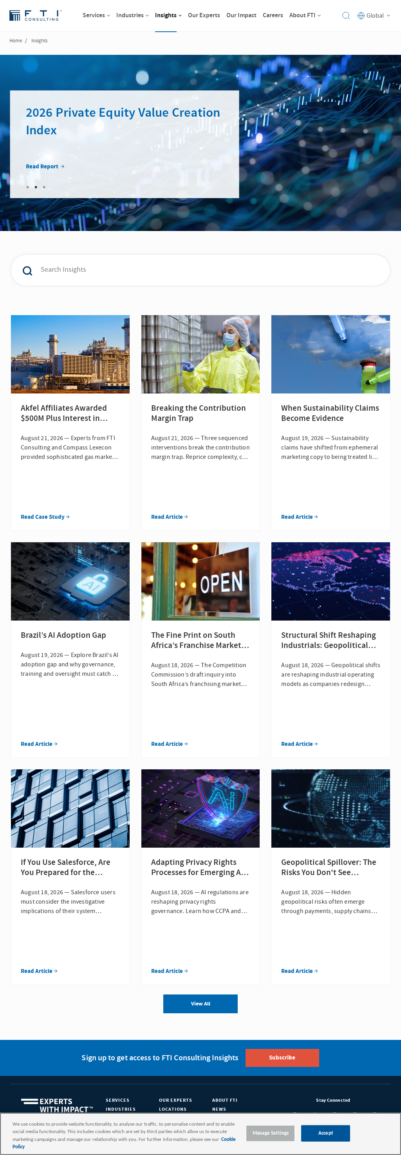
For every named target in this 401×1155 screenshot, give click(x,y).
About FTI (225, 1100)
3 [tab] (44, 187)
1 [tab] (28, 187)
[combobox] (187, 270)
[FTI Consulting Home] (35, 15)
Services (118, 1100)
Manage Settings (271, 1133)
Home (15, 41)
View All (200, 1004)
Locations (173, 1109)
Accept (325, 1133)
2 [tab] (36, 187)
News (219, 1109)
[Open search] (346, 15)
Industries (121, 1109)
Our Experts (175, 1100)
